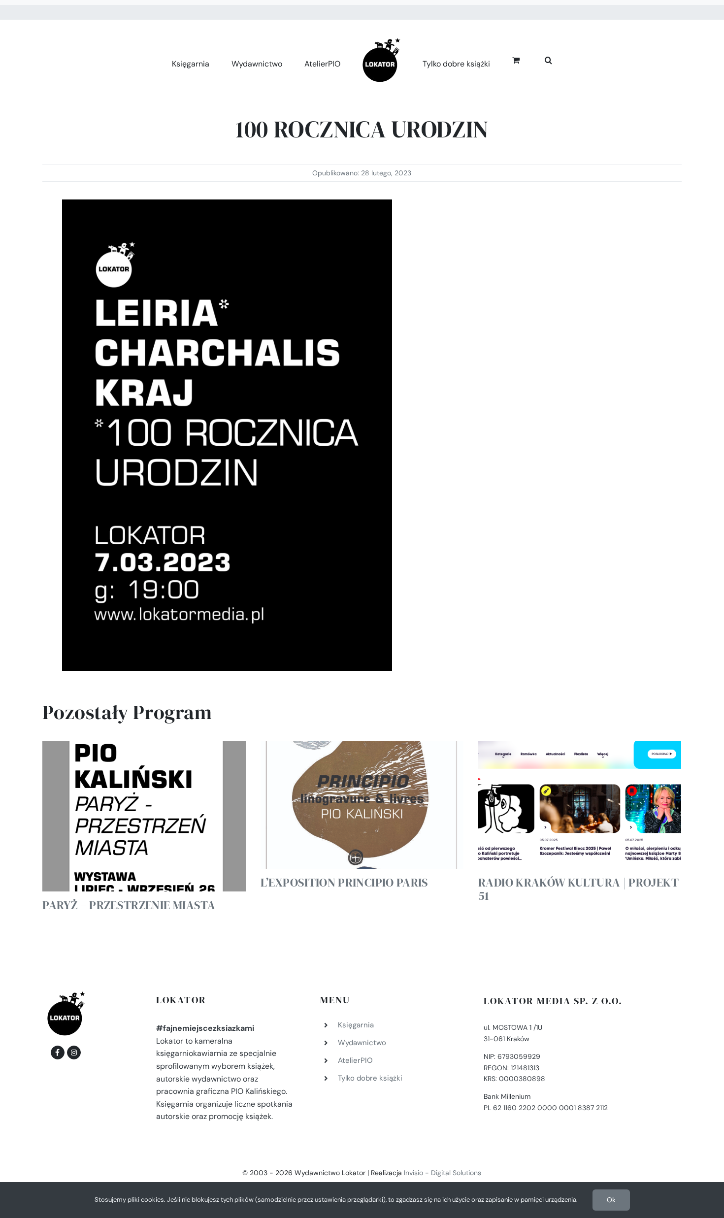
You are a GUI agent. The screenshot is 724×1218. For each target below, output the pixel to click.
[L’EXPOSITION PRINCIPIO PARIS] (362, 805)
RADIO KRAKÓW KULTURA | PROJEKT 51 (578, 889)
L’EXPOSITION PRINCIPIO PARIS (344, 882)
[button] (537, 58)
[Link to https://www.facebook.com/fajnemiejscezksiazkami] (58, 1052)
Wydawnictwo (362, 1043)
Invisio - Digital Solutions (442, 1172)
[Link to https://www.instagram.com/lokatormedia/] (74, 1052)
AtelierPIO (355, 1060)
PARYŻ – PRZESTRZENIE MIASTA (128, 905)
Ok (611, 1199)
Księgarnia (356, 1025)
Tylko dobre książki (370, 1078)
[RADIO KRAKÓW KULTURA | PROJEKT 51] (579, 805)
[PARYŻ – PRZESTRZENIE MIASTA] (143, 816)
